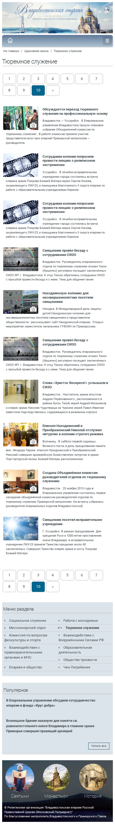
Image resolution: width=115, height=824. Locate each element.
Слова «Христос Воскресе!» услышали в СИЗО (75, 385)
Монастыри (56, 796)
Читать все (98, 746)
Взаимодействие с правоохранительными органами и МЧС (23, 652)
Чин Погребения (76, 667)
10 (38, 90)
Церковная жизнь (36, 51)
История (93, 796)
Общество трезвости (80, 660)
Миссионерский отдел (27, 628)
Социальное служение (27, 621)
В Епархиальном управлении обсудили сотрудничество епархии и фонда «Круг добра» (50, 702)
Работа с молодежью (80, 621)
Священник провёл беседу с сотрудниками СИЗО (65, 252)
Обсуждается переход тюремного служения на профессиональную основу (75, 111)
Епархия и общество (25, 667)
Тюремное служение (68, 51)
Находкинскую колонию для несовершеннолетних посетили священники (68, 297)
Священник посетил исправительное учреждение (72, 522)
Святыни (20, 796)
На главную (11, 51)
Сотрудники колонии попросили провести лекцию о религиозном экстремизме (69, 160)
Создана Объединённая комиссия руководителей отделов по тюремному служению (74, 477)
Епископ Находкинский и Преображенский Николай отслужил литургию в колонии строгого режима (73, 430)
